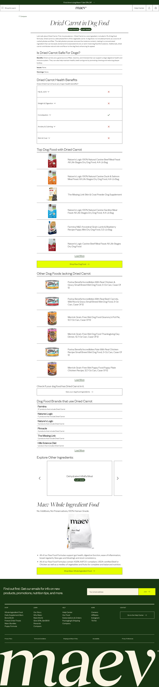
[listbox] (79, 478)
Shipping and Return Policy (70, 639)
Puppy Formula (11, 626)
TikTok (94, 620)
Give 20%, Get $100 (41, 620)
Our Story (37, 612)
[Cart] (155, 8)
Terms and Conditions (40, 639)
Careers (94, 612)
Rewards (37, 623)
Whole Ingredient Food (14, 612)
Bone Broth (9, 617)
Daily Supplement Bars (14, 615)
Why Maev (38, 615)
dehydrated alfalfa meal (79, 476)
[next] (118, 478)
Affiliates (94, 615)
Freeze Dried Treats (13, 620)
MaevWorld (38, 617)
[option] (79, 478)
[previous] (39, 478)
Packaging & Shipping (71, 620)
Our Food (66, 615)
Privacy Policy (8, 639)
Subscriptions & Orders (71, 617)
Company (66, 623)
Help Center (139, 8)
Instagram (95, 617)
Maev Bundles (10, 623)
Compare (37, 626)
